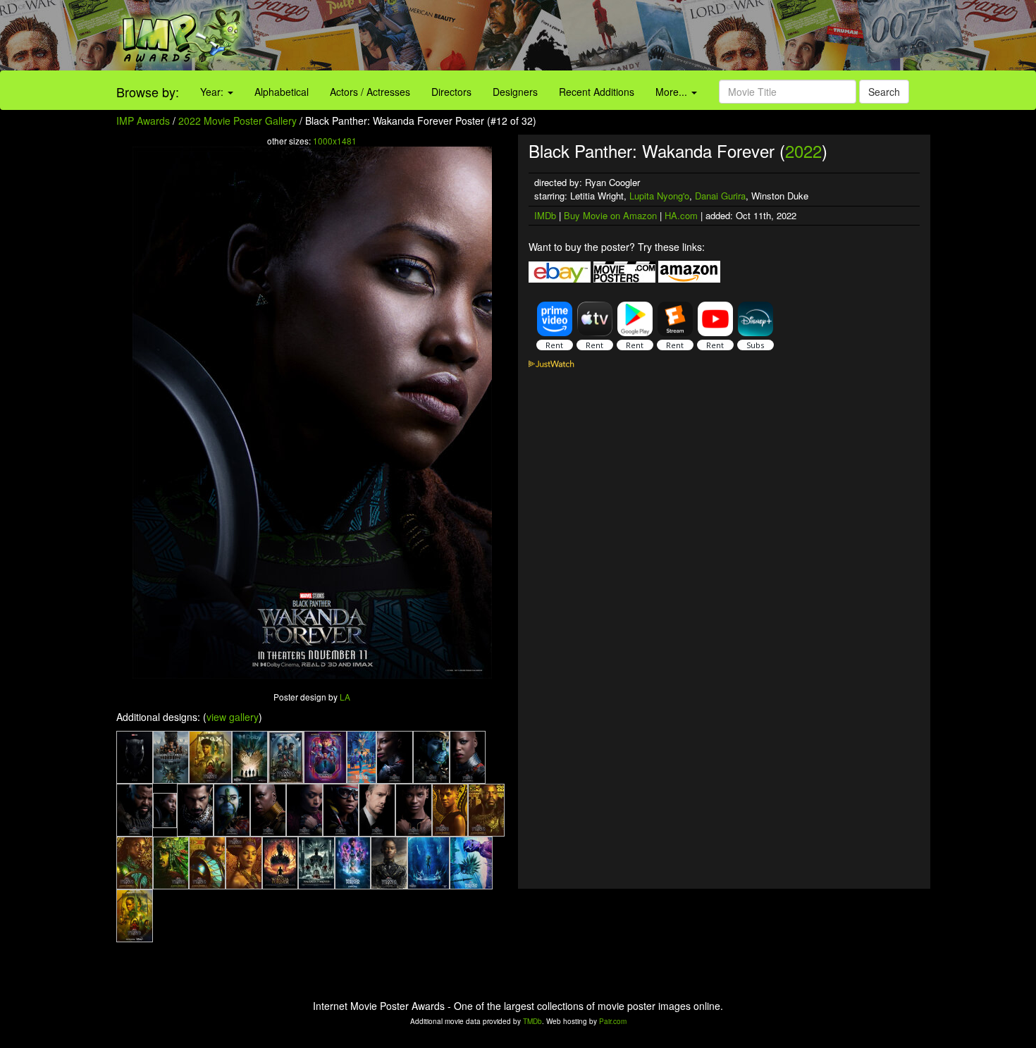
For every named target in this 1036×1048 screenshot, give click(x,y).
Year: (213, 92)
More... (672, 92)
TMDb (532, 1021)
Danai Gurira (720, 195)
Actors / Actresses (370, 92)
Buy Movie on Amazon (610, 215)
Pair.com (613, 1021)
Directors (451, 92)
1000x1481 (335, 141)
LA (345, 697)
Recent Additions (596, 92)
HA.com (681, 215)
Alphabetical (281, 92)
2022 (803, 150)
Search (884, 92)
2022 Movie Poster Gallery (237, 120)
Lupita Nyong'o (659, 195)
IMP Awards (143, 120)
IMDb (545, 215)
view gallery (232, 717)
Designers (515, 92)
